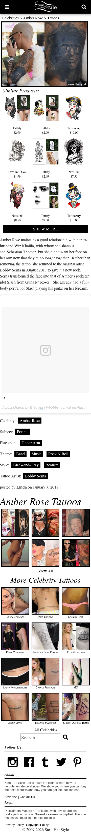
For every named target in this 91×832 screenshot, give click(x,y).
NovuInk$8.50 (17, 217)
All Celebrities (45, 729)
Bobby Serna (35, 475)
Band (20, 453)
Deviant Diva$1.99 (17, 174)
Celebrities (10, 17)
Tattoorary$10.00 (74, 130)
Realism (52, 464)
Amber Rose (33, 17)
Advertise (11, 797)
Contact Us (27, 797)
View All (45, 570)
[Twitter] (61, 769)
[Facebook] (29, 769)
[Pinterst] (77, 769)
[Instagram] (13, 769)
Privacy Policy (14, 825)
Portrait (23, 431)
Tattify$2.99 (17, 130)
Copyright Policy (37, 825)
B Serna (36, 407)
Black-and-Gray (26, 464)
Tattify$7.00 (45, 217)
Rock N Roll (58, 453)
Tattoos (53, 17)
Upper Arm (30, 442)
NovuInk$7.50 (74, 174)
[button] (7, 7)
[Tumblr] (45, 769)
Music (36, 453)
